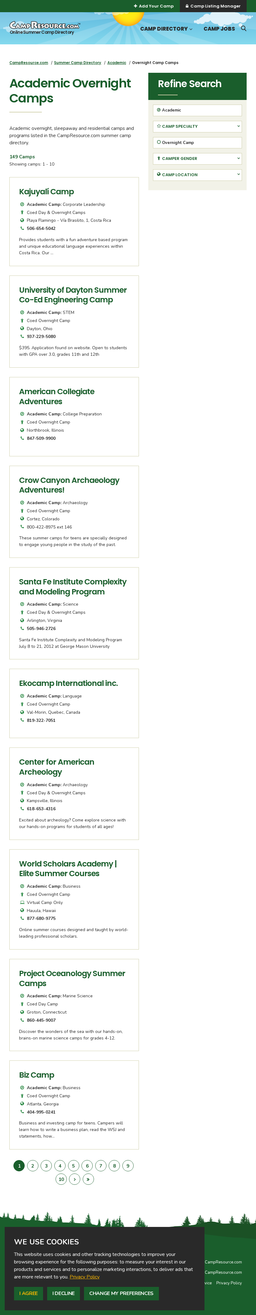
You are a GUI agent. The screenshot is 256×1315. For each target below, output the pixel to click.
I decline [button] (63, 1293)
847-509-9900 (41, 438)
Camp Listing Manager (215, 6)
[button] (190, 29)
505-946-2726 (41, 629)
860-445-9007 (41, 1020)
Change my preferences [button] (121, 1293)
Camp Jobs (219, 28)
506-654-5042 (41, 228)
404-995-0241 (41, 1112)
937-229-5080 (41, 337)
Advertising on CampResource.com (209, 1272)
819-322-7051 (41, 720)
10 (62, 1179)
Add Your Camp (156, 6)
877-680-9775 (41, 918)
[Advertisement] (197, 239)
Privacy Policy (85, 1276)
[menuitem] (28, 62)
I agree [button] (28, 1293)
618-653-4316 (41, 809)
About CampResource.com (217, 1262)
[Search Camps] (243, 28)
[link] (85, 1276)
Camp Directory (164, 28)
